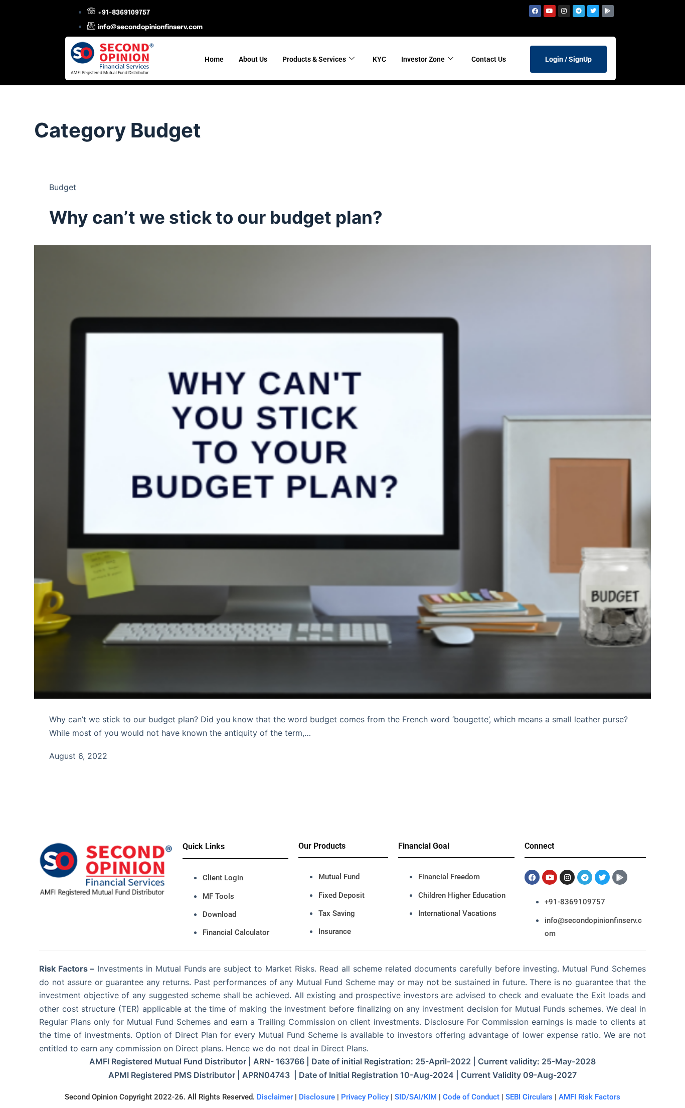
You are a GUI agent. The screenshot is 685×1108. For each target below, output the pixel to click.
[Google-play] (608, 11)
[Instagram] (564, 11)
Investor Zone (423, 59)
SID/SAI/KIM (416, 1096)
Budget (62, 187)
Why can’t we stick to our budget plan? (216, 217)
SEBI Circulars (529, 1096)
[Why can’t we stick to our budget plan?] (342, 471)
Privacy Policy (365, 1096)
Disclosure (317, 1096)
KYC (379, 59)
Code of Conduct (471, 1096)
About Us (253, 59)
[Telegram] (579, 11)
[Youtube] (550, 11)
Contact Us (488, 59)
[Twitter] (593, 11)
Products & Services (314, 59)
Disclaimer (275, 1096)
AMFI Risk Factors (589, 1096)
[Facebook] (535, 11)
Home (214, 59)
